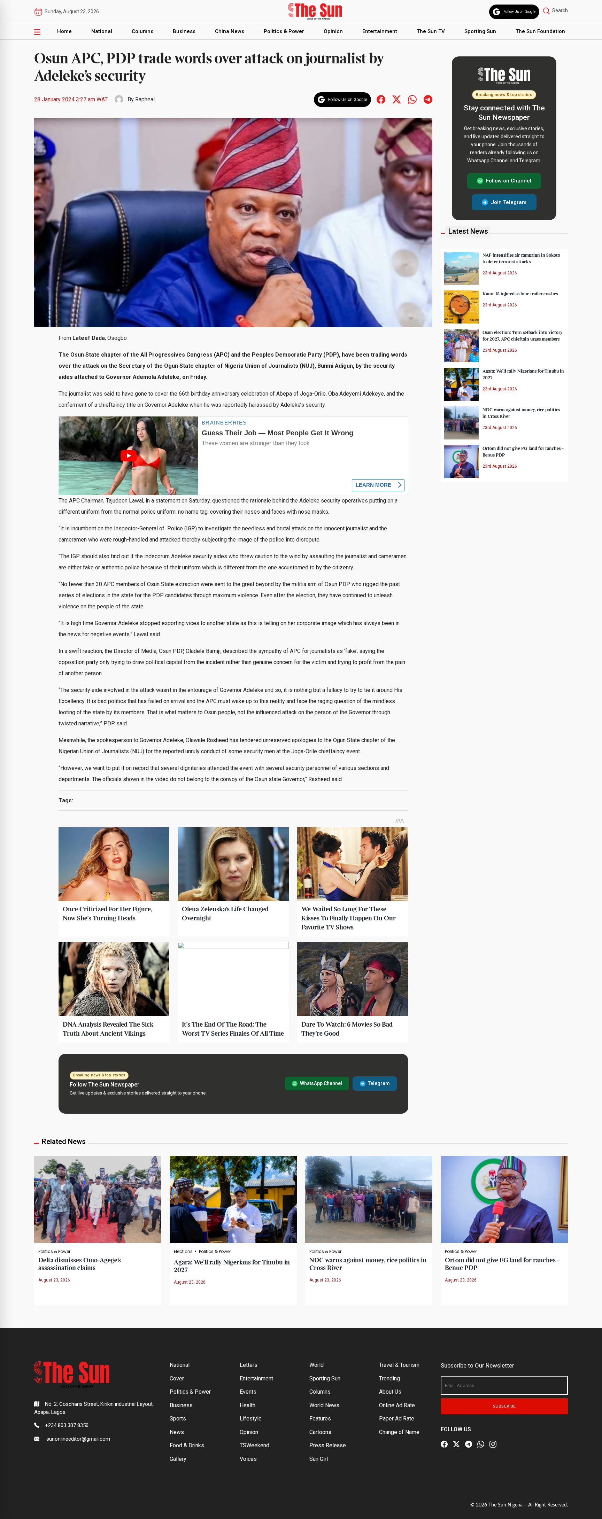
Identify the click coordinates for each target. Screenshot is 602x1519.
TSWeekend (254, 1445)
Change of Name (399, 1432)
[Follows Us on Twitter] (396, 99)
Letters (248, 1365)
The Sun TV (431, 31)
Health (247, 1405)
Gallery (178, 1459)
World (316, 1365)
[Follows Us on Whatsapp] (412, 99)
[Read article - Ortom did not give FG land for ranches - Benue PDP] (504, 1198)
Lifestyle (251, 1418)
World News (324, 1405)
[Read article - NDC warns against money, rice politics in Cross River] (368, 1198)
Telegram (379, 1083)
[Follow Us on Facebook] (444, 1444)
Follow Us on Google (519, 12)
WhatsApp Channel (321, 1083)
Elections (183, 1251)
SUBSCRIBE (504, 1406)
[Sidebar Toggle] (37, 32)
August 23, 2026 (54, 1280)
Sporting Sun (480, 31)
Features (320, 1418)
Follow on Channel (508, 181)
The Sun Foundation (540, 31)
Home (64, 31)
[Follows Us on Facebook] (381, 99)
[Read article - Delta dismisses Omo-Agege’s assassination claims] (97, 1198)
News (177, 1432)
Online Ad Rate (397, 1405)
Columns (142, 31)
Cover (177, 1378)
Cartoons (320, 1432)
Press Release (327, 1445)
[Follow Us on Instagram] (492, 1444)
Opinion (333, 31)
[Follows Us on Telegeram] (428, 99)
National (101, 31)
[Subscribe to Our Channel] (468, 1444)
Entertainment (379, 31)
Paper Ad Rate (396, 1418)
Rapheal (145, 99)
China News (229, 31)
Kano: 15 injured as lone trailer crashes (520, 293)
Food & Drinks (187, 1445)
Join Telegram (508, 202)
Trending (389, 1378)
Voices (248, 1459)
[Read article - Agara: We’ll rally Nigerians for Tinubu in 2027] (233, 1198)
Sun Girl (318, 1459)
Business (184, 31)
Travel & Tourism (399, 1365)
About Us (390, 1391)
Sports (178, 1418)
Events (248, 1391)
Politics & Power (284, 31)
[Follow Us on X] (456, 1444)
